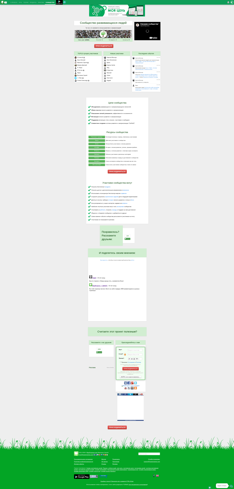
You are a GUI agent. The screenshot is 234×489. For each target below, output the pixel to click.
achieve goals (112, 468)
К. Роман (79, 67)
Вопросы (96, 151)
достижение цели (128, 468)
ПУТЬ (20, 2)
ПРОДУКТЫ (33, 2)
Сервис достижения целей (94, 468)
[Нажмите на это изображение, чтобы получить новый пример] (133, 358)
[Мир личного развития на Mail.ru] (132, 389)
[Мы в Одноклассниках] (135, 389)
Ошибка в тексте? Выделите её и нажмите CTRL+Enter (117, 481)
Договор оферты (79, 464)
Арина (108, 62)
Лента (96, 140)
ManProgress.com (92, 452)
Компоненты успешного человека (150, 77)
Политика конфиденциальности (83, 461)
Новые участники (116, 53)
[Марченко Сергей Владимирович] (107, 454)
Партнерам (115, 461)
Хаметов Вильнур (112, 57)
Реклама (115, 464)
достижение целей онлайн (86, 469)
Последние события (146, 53)
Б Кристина (110, 70)
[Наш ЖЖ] (129, 389)
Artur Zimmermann (112, 60)
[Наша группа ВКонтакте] (125, 384)
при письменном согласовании (138, 484)
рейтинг (132, 260)
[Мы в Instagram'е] (130, 385)
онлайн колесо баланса (108, 471)
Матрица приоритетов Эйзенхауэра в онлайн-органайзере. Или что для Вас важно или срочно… (146, 76)
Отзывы (103, 464)
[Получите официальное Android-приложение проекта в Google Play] (59, 2)
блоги (132, 200)
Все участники (97, 164)
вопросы (124, 203)
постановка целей (139, 468)
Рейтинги (96, 154)
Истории (96, 147)
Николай (109, 72)
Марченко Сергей (82, 62)
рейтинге (102, 210)
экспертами (120, 206)
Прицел (105, 468)
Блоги (96, 144)
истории (110, 200)
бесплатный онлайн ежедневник (117, 469)
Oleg (108, 67)
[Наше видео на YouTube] (125, 389)
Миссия (103, 459)
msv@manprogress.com (86, 454)
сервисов (123, 193)
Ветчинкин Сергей (82, 75)
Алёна (108, 75)
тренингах (126, 190)
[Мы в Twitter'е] (135, 384)
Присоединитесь (104, 260)
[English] (157, 476)
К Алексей (80, 57)
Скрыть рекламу (110, 367)
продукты (107, 187)
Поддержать (116, 459)
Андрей (109, 80)
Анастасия (110, 78)
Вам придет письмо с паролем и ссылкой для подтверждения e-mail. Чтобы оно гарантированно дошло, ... (131, 372)
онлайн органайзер (101, 469)
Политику (138, 362)
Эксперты (96, 161)
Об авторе (104, 461)
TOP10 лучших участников (88, 53)
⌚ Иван (79, 78)
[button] (231, 486)
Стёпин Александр (82, 80)
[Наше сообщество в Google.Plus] (132, 384)
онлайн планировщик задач (147, 469)
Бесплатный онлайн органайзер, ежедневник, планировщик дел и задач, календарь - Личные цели (147, 89)
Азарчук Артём (111, 65)
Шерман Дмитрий (82, 65)
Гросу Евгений (81, 60)
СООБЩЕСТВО (50, 2)
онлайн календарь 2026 (81, 471)
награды (114, 210)
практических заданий (111, 196)
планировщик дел (133, 469)
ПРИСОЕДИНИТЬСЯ (104, 46)
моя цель (120, 468)
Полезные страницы (96, 137)
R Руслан (80, 70)
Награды (96, 157)
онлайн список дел (94, 471)
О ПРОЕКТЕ (13, 2)
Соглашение (131, 362)
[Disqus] (117, 297)
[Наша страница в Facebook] (129, 384)
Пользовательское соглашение (83, 459)
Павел (79, 72)
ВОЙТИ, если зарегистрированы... (130, 377)
